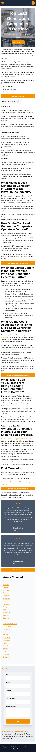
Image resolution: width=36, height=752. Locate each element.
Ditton (5, 601)
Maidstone (6, 612)
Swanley (6, 587)
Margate (5, 648)
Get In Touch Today (18, 96)
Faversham (6, 629)
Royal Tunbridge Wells (10, 623)
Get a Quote (16, 42)
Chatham (6, 596)
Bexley (28, 482)
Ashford (5, 635)
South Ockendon (20, 482)
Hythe (5, 643)
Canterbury (6, 637)
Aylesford (6, 604)
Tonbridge (6, 615)
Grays (12, 482)
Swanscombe (5, 482)
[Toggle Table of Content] (18, 101)
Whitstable (6, 632)
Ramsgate (6, 654)
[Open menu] (33, 3)
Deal (4, 660)
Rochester (6, 593)
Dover (5, 651)
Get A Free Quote (18, 569)
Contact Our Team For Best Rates (18, 263)
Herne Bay (6, 640)
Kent (4, 609)
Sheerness (6, 621)
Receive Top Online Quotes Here (18, 488)
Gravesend (6, 590)
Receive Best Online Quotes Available (18, 375)
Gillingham (6, 607)
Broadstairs (6, 657)
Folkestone (6, 646)
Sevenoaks (6, 598)
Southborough (7, 618)
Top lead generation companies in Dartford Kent (16, 439)
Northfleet (4, 484)
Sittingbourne (7, 626)
